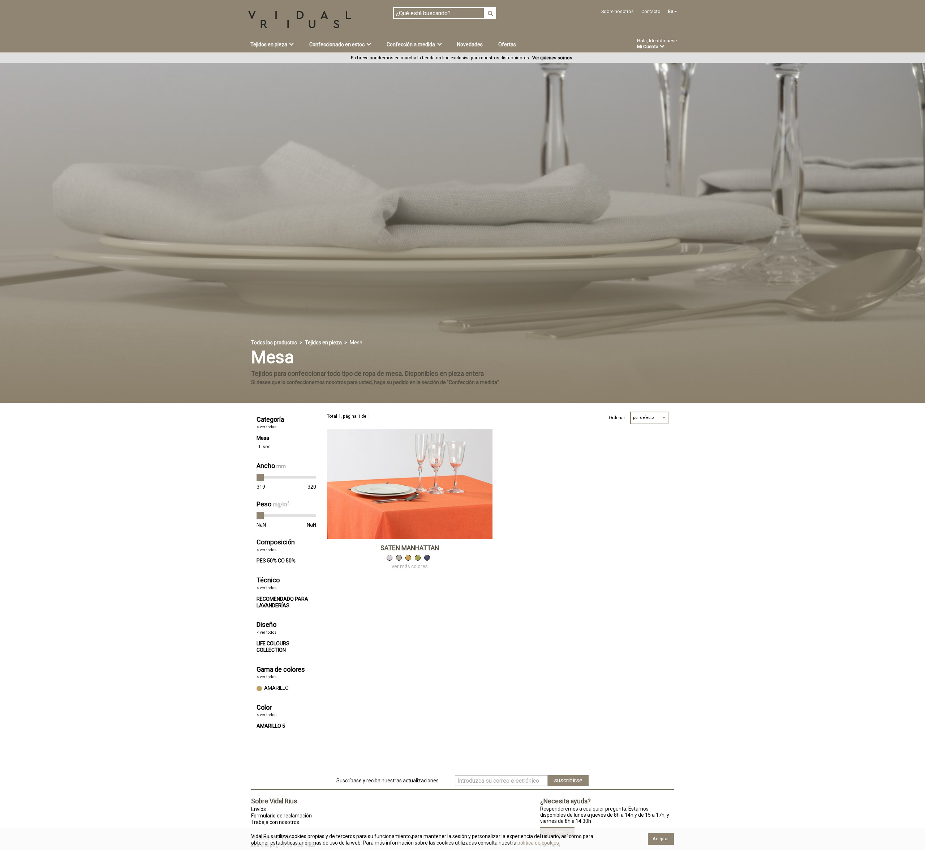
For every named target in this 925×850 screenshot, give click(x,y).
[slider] (260, 477)
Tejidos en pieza (323, 342)
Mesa (263, 438)
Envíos (258, 809)
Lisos (265, 446)
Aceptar (661, 838)
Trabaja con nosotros (275, 822)
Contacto (651, 11)
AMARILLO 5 (271, 726)
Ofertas (507, 44)
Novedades (470, 44)
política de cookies (537, 843)
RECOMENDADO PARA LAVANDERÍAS (282, 602)
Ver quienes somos (552, 57)
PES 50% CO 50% (276, 561)
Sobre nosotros (617, 11)
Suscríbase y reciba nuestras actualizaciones (387, 780)
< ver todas (266, 427)
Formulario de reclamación (281, 816)
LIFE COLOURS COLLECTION (273, 647)
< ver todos (266, 550)
